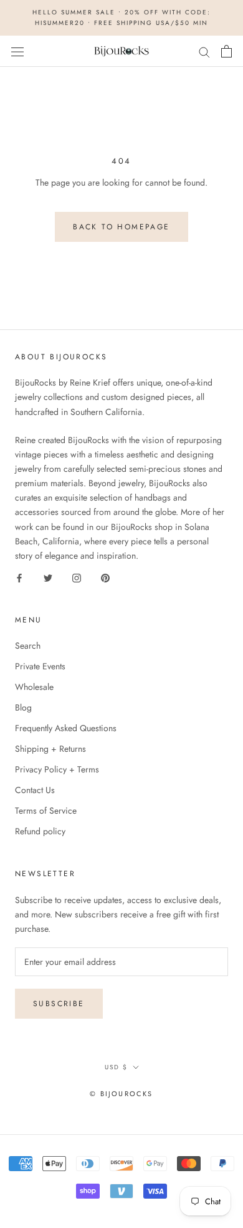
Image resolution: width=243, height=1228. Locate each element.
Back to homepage (121, 226)
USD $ (116, 1067)
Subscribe (59, 1003)
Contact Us (35, 790)
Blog (23, 707)
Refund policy (40, 831)
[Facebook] (19, 577)
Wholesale (34, 687)
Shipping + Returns (50, 748)
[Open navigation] (17, 51)
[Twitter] (48, 577)
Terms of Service (46, 810)
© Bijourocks (121, 1094)
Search (27, 645)
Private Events (40, 666)
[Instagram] (76, 577)
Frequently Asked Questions (66, 728)
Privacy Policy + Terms (57, 769)
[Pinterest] (105, 577)
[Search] (204, 51)
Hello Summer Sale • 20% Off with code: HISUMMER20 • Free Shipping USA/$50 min (121, 17)
